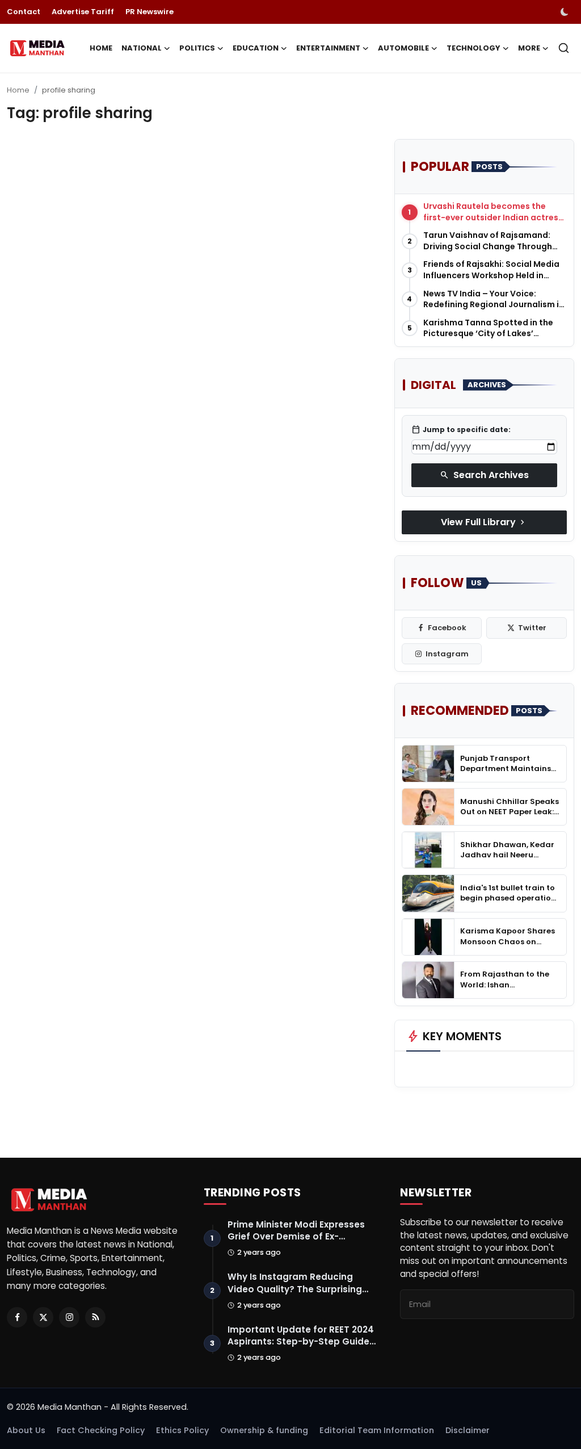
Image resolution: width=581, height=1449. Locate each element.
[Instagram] (69, 1317)
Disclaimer (467, 1430)
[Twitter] (43, 1317)
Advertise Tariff (83, 11)
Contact (23, 11)
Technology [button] (473, 48)
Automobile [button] (403, 48)
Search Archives (484, 474)
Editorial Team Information (376, 1430)
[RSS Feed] (95, 1317)
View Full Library (484, 522)
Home (101, 48)
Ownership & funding (264, 1430)
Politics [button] (197, 48)
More (529, 48)
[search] (563, 47)
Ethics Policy (182, 1430)
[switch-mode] (565, 12)
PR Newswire (149, 11)
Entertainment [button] (328, 48)
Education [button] (256, 48)
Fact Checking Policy (101, 1430)
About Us (26, 1430)
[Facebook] (17, 1317)
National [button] (141, 48)
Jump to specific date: (461, 430)
